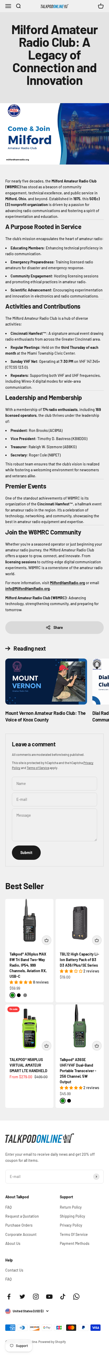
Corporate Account (21, 1234)
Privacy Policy (71, 1225)
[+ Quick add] (46, 940)
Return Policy (71, 1207)
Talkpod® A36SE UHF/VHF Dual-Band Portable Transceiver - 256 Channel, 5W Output (78, 1070)
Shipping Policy (72, 1216)
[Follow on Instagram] (35, 1296)
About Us (12, 1243)
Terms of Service (38, 768)
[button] (21, 982)
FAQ (8, 1207)
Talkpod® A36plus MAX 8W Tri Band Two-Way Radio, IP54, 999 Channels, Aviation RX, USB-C (28, 965)
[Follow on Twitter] (22, 1296)
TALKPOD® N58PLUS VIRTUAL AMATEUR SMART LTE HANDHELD (28, 1065)
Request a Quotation (22, 1216)
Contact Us (14, 1270)
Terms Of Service (74, 1234)
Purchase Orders (19, 1225)
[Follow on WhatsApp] (76, 1296)
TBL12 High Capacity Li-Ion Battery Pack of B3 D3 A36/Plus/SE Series (79, 959)
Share (58, 627)
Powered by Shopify (52, 1342)
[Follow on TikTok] (62, 1296)
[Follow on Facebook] (8, 1296)
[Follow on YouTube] (49, 1296)
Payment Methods (74, 1243)
